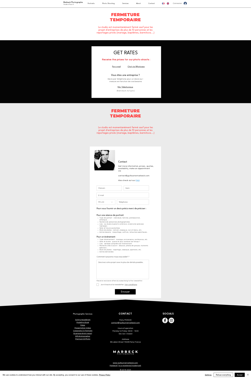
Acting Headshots (82, 320)
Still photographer (82, 336)
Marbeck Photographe (73, 3)
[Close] (247, 375)
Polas (82, 325)
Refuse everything (223, 374)
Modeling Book (82, 322)
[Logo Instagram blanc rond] (171, 320)
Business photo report (82, 333)
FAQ (137, 180)
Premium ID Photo (82, 339)
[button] (127, 3)
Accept (240, 374)
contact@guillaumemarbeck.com (134, 176)
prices (142, 166)
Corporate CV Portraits (82, 331)
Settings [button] (208, 374)
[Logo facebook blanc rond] (165, 320)
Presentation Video (83, 328)
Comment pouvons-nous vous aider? (113, 257)
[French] (164, 3)
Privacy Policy (104, 374)
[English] (168, 3)
